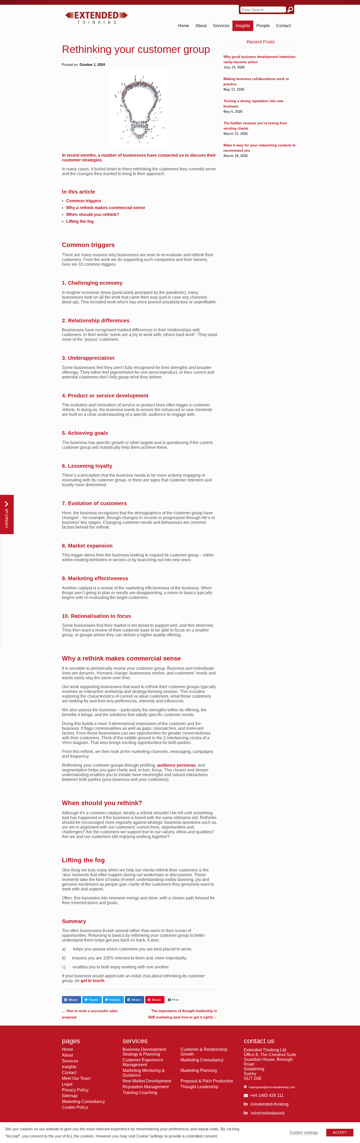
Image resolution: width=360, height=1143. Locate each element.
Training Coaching (140, 1092)
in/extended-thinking (269, 1104)
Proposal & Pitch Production (207, 1081)
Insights (243, 25)
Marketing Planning (199, 1070)
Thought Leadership (199, 1087)
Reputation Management (146, 1087)
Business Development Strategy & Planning (144, 1051)
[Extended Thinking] (96, 18)
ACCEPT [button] (340, 1133)
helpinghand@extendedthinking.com (272, 1087)
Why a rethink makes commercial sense (105, 207)
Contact (283, 25)
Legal (67, 1084)
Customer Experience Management (143, 1062)
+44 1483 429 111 (267, 1095)
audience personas (176, 765)
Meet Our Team (76, 1078)
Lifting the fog (80, 221)
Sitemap (69, 1095)
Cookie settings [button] (304, 1132)
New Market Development (147, 1081)
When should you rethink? (92, 214)
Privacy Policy (75, 1090)
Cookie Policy (75, 1107)
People (263, 25)
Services (221, 25)
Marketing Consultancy (83, 1101)
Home (183, 25)
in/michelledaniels (267, 1113)
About (201, 25)
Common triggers (83, 201)
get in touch (92, 980)
